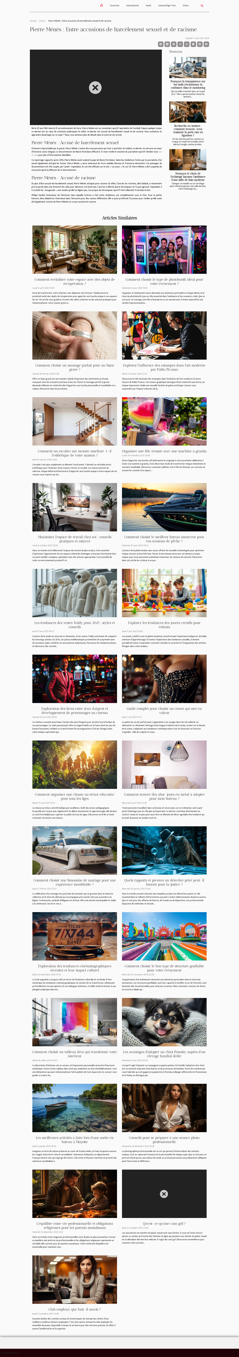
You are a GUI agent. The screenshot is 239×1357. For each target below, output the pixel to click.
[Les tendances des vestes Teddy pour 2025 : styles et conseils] (74, 593)
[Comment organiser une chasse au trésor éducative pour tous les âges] (74, 764)
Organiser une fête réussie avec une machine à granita (164, 451)
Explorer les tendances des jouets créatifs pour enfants (164, 625)
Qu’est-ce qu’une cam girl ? (164, 1223)
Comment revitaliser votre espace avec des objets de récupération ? (75, 281)
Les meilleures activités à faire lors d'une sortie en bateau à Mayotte (75, 1140)
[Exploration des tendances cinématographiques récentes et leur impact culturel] (74, 936)
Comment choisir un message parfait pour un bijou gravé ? (74, 367)
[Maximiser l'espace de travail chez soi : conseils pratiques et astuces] (74, 507)
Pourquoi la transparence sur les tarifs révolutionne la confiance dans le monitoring (188, 84)
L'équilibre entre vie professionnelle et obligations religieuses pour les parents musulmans (75, 1225)
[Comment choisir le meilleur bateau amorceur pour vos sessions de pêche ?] (164, 507)
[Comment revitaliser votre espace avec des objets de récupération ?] (74, 249)
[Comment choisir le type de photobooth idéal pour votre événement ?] (164, 249)
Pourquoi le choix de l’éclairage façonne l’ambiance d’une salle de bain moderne (188, 176)
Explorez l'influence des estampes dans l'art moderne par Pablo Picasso (164, 367)
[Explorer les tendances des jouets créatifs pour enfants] (164, 593)
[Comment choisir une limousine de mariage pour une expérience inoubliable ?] (74, 850)
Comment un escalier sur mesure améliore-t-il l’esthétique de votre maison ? (74, 453)
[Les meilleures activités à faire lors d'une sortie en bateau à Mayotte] (74, 1108)
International (132, 5)
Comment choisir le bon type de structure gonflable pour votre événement (164, 968)
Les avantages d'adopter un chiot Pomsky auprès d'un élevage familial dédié (164, 1054)
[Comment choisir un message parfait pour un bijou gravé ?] (74, 335)
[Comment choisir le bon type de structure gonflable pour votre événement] (164, 936)
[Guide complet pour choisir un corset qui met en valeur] (164, 679)
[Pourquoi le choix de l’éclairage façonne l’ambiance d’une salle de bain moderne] (187, 159)
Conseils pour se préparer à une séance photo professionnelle (164, 1140)
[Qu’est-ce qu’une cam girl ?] (164, 1194)
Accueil (33, 21)
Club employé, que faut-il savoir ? (75, 1309)
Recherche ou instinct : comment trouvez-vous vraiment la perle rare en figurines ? (188, 130)
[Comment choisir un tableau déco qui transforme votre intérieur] (74, 1022)
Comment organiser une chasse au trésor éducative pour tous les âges (74, 796)
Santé (148, 5)
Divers (186, 5)
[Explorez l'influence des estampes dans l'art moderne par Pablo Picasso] (164, 335)
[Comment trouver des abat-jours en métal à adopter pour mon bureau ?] (164, 764)
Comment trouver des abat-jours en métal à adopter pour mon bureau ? (164, 796)
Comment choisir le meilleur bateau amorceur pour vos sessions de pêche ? (164, 539)
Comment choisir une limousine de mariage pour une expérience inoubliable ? (74, 882)
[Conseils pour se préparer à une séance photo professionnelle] (164, 1108)
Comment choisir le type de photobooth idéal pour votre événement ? (164, 281)
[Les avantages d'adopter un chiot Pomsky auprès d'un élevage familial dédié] (164, 1022)
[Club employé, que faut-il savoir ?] (74, 1279)
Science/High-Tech (167, 5)
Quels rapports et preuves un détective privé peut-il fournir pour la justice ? (164, 882)
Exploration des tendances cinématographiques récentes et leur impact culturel (74, 968)
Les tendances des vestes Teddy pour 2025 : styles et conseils (74, 625)
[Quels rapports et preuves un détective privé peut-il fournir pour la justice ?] (164, 850)
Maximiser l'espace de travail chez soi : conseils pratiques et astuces (74, 539)
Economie (114, 5)
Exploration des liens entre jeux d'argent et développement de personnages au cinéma (74, 710)
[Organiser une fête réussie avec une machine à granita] (164, 421)
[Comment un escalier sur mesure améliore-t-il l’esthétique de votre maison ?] (74, 421)
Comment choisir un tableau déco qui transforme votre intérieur (74, 1054)
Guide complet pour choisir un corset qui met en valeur (164, 710)
